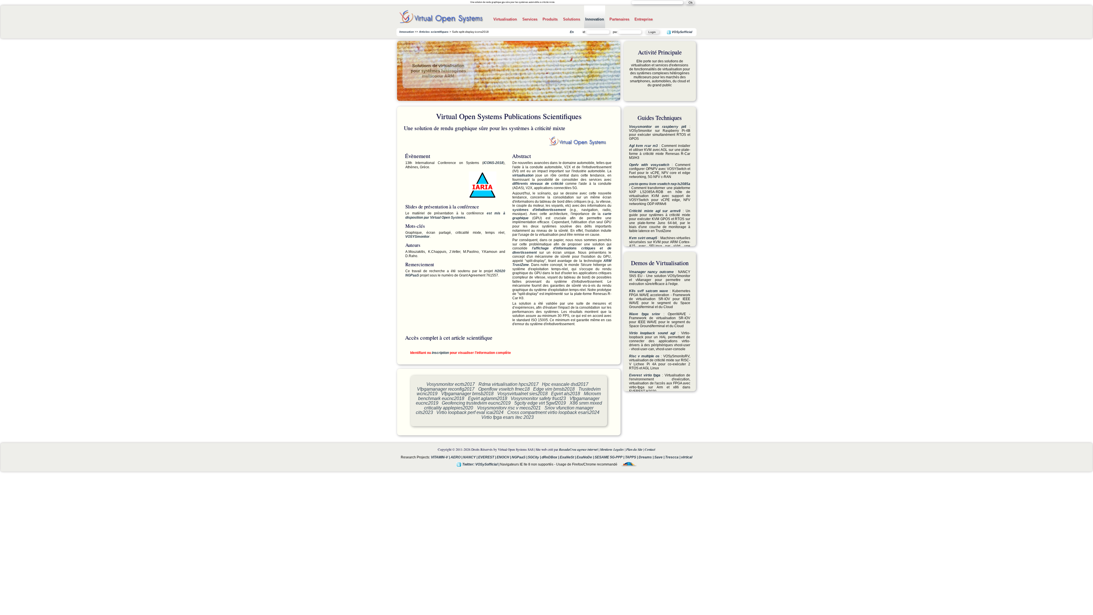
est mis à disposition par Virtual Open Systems (455, 215)
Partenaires (619, 19)
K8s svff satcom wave (648, 291)
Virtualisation (505, 19)
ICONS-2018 (493, 163)
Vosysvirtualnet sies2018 (522, 393)
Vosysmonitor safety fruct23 (538, 398)
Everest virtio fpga (644, 375)
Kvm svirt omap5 (643, 238)
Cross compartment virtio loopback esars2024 (553, 412)
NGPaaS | (520, 457)
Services (529, 19)
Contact (650, 449)
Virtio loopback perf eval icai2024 (470, 412)
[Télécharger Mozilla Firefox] (627, 464)
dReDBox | (551, 457)
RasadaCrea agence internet (578, 449)
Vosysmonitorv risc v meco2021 (509, 407)
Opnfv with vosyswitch (649, 165)
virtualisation (522, 175)
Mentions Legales (612, 449)
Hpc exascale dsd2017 (565, 384)
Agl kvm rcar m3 (643, 146)
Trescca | (673, 457)
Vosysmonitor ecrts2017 (450, 384)
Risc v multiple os (644, 356)
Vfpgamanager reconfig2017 (445, 388)
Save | (659, 457)
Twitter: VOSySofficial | (480, 464)
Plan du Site (634, 449)
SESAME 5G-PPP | (610, 457)
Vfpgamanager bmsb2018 (467, 393)
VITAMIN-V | (441, 457)
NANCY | (470, 457)
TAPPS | (632, 457)
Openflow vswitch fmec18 (504, 388)
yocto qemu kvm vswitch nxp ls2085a (659, 184)
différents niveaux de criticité (537, 184)
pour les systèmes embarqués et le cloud (438, 73)
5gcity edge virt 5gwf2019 (540, 402)
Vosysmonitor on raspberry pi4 (657, 127)
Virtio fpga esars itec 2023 (507, 417)
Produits (550, 19)
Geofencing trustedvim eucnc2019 (476, 402)
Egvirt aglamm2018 (487, 398)
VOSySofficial (681, 32)
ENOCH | (504, 457)
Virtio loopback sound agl (652, 333)
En (572, 32)
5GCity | (535, 457)
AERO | (457, 457)
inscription (440, 353)
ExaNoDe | (586, 457)
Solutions (571, 19)
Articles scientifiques (434, 31)
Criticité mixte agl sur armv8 (655, 211)
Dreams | (646, 457)
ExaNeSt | (568, 457)
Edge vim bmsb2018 (554, 388)
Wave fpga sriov (644, 314)
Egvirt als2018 (565, 393)
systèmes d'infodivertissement (539, 210)
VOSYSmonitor (417, 237)
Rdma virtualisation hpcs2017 (508, 384)
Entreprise (643, 19)
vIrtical (686, 457)
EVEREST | (487, 457)
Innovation (594, 19)
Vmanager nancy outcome (651, 272)
